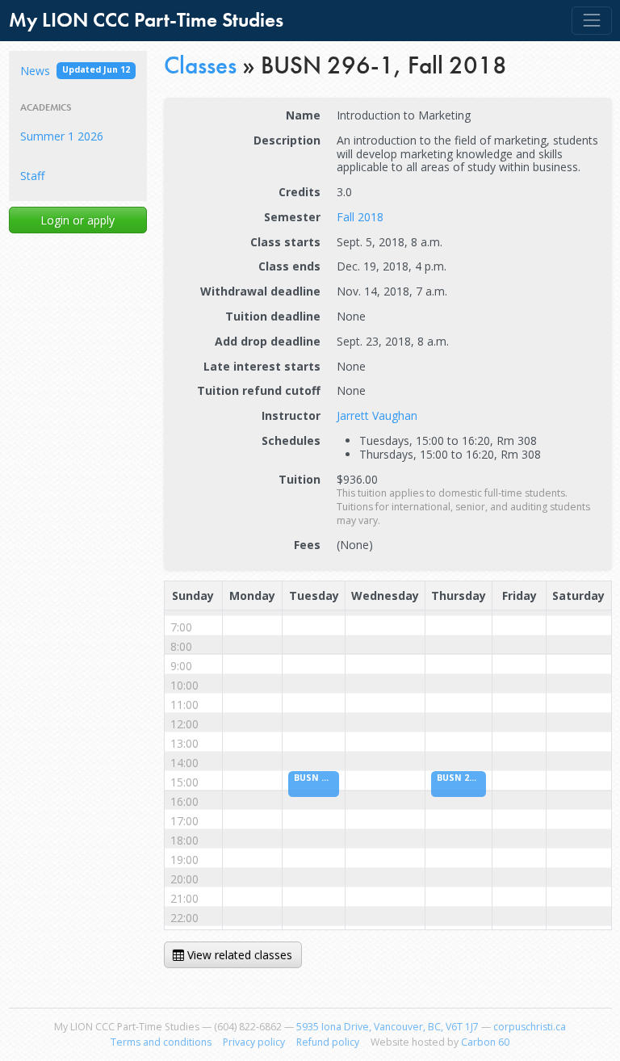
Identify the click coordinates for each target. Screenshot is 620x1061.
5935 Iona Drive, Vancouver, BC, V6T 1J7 (387, 1027)
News (75, 70)
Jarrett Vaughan (377, 415)
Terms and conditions (161, 1042)
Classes (200, 65)
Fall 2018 (360, 216)
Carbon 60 (485, 1042)
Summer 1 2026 (61, 136)
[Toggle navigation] (591, 20)
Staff (32, 175)
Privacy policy (254, 1042)
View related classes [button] (238, 954)
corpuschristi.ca (529, 1027)
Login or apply (77, 220)
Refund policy (327, 1042)
